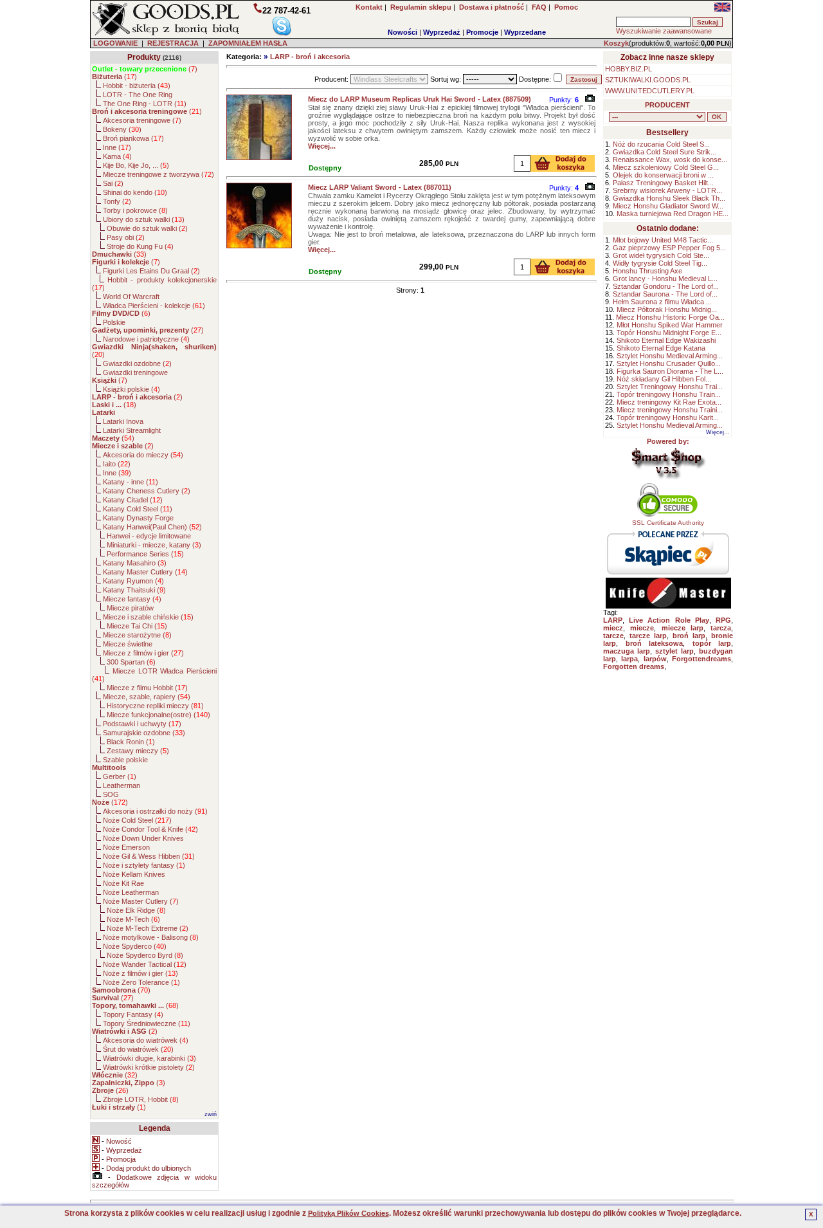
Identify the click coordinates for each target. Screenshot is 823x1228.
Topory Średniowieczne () (146, 1023)
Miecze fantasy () (132, 599)
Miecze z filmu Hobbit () (147, 688)
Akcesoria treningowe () (142, 120)
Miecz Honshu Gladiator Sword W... (668, 206)
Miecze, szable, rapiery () (146, 697)
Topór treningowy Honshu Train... (669, 394)
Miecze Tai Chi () (137, 626)
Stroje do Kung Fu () (140, 246)
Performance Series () (145, 554)
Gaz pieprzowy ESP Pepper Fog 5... (669, 248)
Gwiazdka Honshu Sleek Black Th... (669, 198)
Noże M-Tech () (133, 919)
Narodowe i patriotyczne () (146, 339)
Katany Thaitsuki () (134, 590)
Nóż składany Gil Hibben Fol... (664, 379)
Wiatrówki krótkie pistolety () (149, 1067)
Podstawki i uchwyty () (142, 724)
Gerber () (119, 776)
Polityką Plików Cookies (348, 1213)
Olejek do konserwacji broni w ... (663, 175)
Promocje (482, 32)
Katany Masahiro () (135, 563)
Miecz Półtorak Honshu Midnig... (667, 309)
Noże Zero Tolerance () (141, 982)
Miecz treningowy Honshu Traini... (670, 410)
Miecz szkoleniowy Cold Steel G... (666, 167)
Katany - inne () (130, 482)
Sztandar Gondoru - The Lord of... (666, 286)
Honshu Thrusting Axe (647, 271)
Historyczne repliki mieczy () (155, 706)
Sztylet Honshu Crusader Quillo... (669, 363)
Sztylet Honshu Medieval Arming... (670, 356)
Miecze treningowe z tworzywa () (158, 174)
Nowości (402, 32)
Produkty (144, 57)
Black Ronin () (131, 742)
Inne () (117, 147)
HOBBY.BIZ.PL (628, 69)
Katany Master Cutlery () (145, 572)
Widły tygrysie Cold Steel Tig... (660, 263)
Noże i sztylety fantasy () (144, 865)
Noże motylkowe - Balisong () (151, 937)
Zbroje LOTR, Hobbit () (141, 1099)
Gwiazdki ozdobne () (137, 363)
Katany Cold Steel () (137, 509)
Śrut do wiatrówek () (138, 1049)
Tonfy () (117, 201)
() (144, 69)
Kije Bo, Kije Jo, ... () (136, 165)
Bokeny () (122, 129)
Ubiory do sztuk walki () (144, 219)
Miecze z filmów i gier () (143, 653)
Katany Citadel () (133, 500)
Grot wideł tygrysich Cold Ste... (661, 255)
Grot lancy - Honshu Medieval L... (665, 278)
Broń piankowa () (133, 138)
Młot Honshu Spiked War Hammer (670, 325)
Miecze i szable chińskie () (148, 617)
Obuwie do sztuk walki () (147, 228)
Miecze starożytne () (137, 635)
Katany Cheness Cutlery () (146, 491)
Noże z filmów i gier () (140, 973)
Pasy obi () (126, 237)
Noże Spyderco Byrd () (145, 955)
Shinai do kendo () (135, 192)
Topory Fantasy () (133, 1014)
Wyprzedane (525, 32)
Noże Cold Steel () (137, 820)
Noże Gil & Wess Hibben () (149, 856)
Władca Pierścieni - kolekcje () (154, 305)
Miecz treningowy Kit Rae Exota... (669, 402)
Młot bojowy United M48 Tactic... (663, 240)
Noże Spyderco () (135, 946)
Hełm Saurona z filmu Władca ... (662, 302)
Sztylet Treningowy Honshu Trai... (670, 386)
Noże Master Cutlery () (141, 901)
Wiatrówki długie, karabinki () (149, 1058)
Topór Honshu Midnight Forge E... (669, 332)
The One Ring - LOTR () (144, 103)
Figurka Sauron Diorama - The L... (670, 371)
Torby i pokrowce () (135, 210)
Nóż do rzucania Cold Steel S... (661, 144)
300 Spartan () (131, 662)
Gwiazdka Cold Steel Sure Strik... (664, 152)
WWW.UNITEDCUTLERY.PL (649, 91)
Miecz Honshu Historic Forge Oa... (670, 317)
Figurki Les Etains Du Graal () (151, 271)
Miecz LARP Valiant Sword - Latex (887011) (379, 187)
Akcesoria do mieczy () (143, 455)
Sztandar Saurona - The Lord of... (665, 294)
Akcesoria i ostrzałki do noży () (155, 811)
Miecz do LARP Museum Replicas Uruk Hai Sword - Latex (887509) (419, 99)
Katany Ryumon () (133, 581)
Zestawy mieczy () (138, 751)
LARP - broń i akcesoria (310, 56)
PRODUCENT (667, 105)
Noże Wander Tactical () (144, 964)
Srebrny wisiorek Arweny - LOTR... (667, 190)
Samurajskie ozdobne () (144, 733)
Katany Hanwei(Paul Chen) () (152, 527)
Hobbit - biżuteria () (136, 85)
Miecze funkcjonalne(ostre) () (158, 715)
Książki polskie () (131, 389)
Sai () (113, 183)
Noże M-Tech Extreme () (147, 928)
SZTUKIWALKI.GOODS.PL (648, 80)
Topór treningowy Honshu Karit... (668, 417)
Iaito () (117, 464)
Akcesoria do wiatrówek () (145, 1040)
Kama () (117, 156)
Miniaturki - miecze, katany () (154, 545)
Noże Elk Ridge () (136, 910)
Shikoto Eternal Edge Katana (661, 348)
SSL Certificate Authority (668, 522)
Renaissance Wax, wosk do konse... (670, 159)
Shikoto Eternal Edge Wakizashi (666, 340)
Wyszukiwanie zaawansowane (664, 31)
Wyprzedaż (441, 32)
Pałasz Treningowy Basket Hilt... (663, 183)
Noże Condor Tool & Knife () (150, 829)
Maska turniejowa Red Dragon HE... (672, 213)
